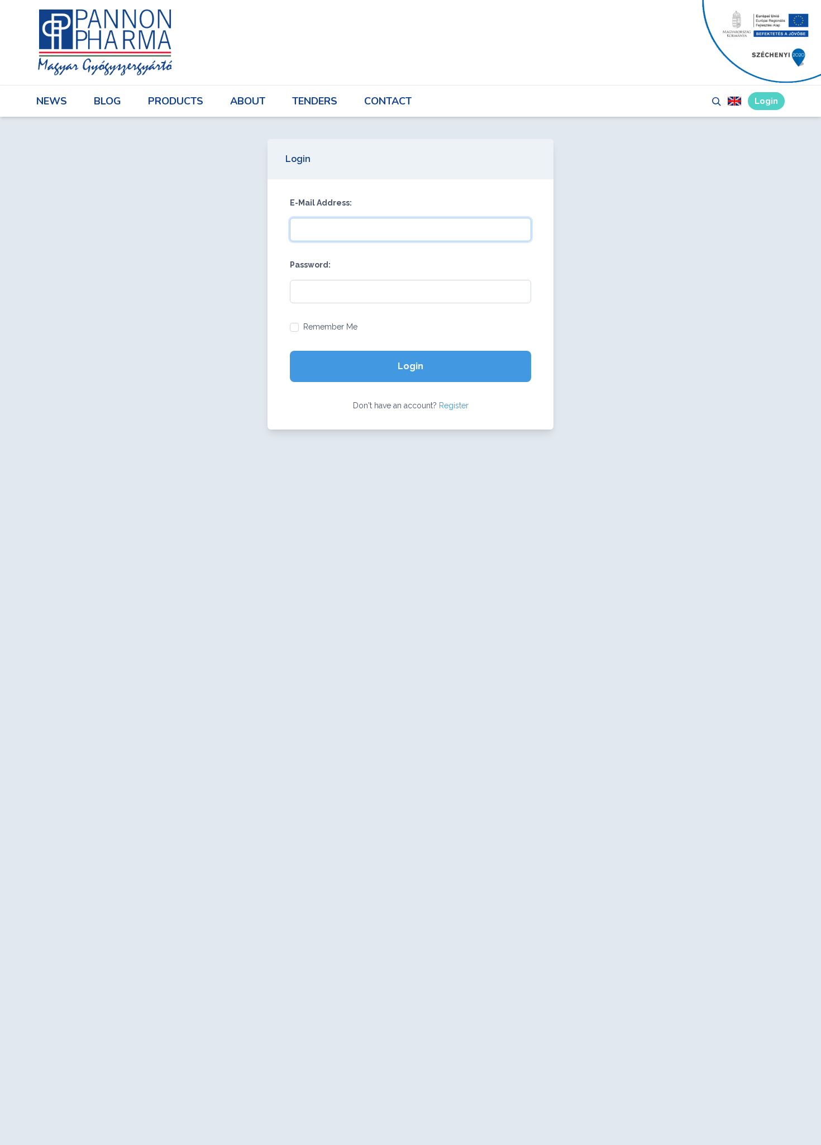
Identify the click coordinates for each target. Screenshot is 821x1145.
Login (766, 101)
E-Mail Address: (321, 202)
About (247, 101)
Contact (388, 101)
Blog (107, 101)
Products (175, 101)
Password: (310, 264)
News (51, 101)
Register (454, 405)
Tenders (314, 101)
